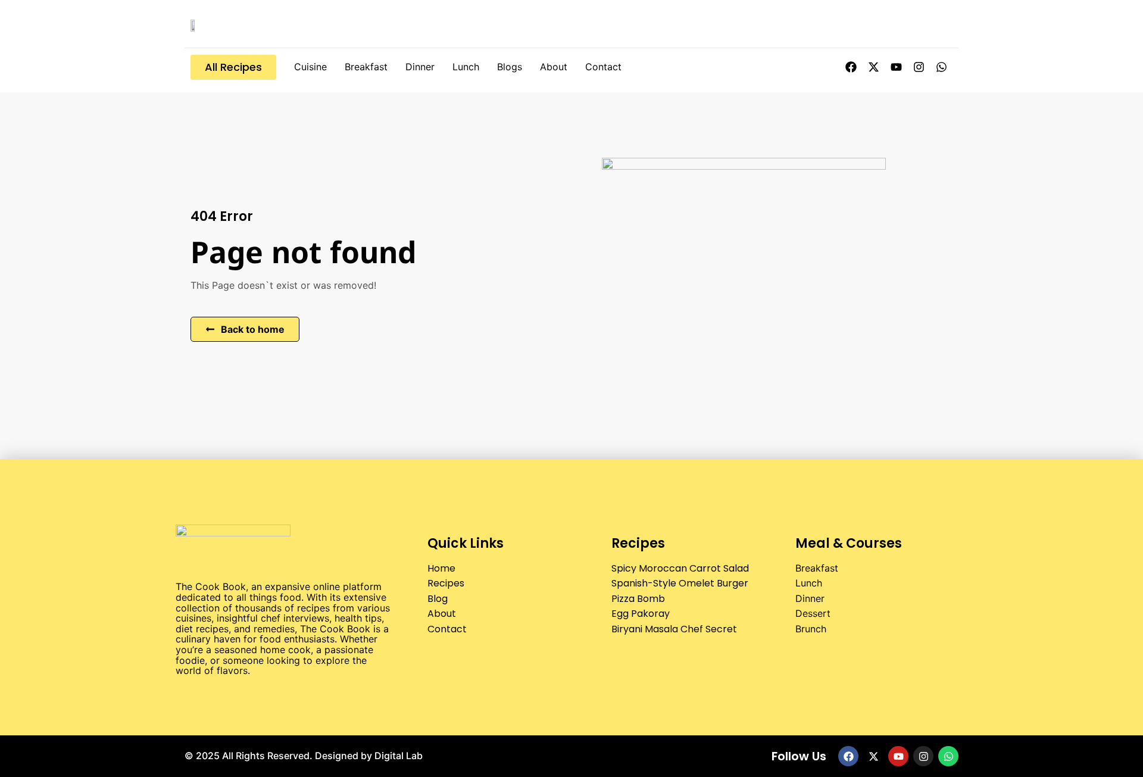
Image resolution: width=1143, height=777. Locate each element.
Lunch (465, 67)
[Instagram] (918, 67)
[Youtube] (896, 67)
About (553, 67)
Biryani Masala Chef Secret (674, 629)
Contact (603, 67)
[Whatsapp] (941, 67)
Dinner (420, 67)
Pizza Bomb (638, 599)
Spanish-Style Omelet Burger (679, 583)
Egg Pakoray (640, 613)
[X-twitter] (873, 67)
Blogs (509, 67)
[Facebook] (850, 67)
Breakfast (366, 67)
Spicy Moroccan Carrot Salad (680, 568)
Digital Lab (398, 756)
